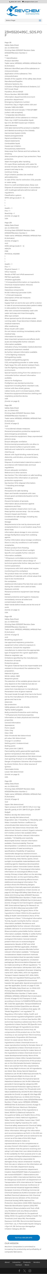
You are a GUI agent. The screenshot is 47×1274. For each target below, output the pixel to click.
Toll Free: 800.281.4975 (23, 1238)
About (7, 1262)
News (27, 1265)
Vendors (36, 1262)
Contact (19, 1265)
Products (26, 1262)
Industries (16, 1262)
